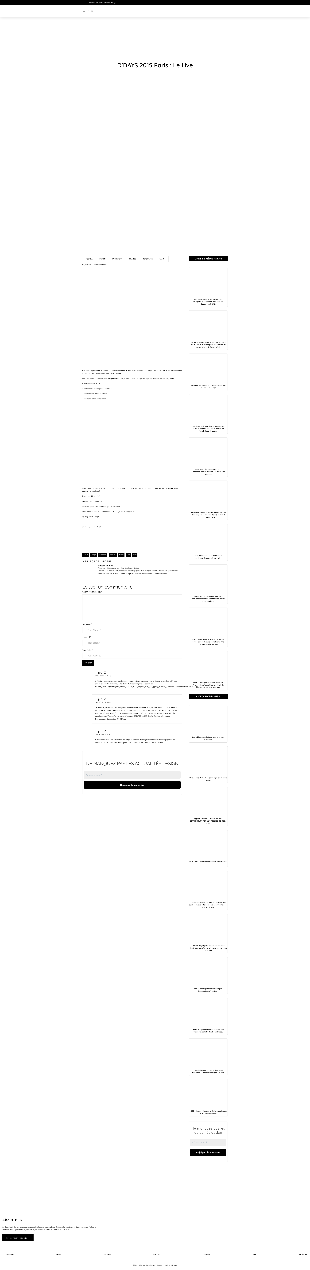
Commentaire (92, 591)
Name (87, 624)
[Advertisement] (155, 41)
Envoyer (88, 662)
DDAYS (115, 511)
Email (86, 637)
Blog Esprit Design (92, 517)
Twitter (158, 488)
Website (87, 650)
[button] (88, 10)
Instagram (169, 488)
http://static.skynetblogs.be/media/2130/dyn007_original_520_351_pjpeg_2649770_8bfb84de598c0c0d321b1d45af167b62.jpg (148, 687)
